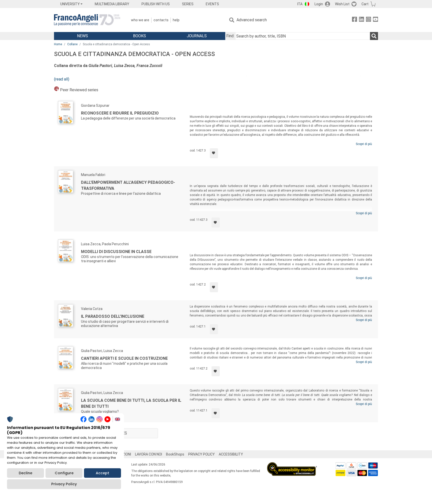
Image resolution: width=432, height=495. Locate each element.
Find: (230, 36)
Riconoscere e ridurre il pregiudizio (120, 113)
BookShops (175, 454)
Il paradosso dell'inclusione (112, 316)
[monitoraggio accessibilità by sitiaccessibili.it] (292, 465)
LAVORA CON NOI (148, 454)
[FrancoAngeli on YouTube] (375, 20)
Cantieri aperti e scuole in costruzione (124, 358)
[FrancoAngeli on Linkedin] (361, 20)
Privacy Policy (64, 484)
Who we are (140, 20)
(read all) (61, 79)
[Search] (374, 36)
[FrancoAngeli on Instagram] (368, 20)
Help (176, 20)
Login (318, 4)
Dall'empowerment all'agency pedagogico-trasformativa (128, 185)
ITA (299, 4)
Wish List (342, 4)
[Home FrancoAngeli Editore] (87, 20)
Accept (102, 473)
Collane (72, 44)
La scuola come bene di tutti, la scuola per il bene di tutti (131, 403)
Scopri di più (364, 144)
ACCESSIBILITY (231, 454)
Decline (25, 473)
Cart (365, 4)
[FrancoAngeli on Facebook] (354, 20)
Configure (64, 473)
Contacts (161, 20)
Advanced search (251, 20)
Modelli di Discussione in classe (116, 251)
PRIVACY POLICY (201, 454)
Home (58, 44)
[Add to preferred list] (214, 153)
